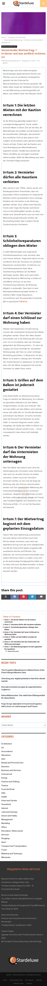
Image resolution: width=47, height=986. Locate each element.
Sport (3, 842)
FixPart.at (23, 301)
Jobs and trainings (9, 812)
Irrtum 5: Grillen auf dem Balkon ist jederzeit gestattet (20, 638)
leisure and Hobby (9, 816)
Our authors (29, 980)
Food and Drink (7, 789)
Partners (39, 980)
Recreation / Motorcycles (12, 831)
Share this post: (13, 651)
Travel (4, 850)
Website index (18, 983)
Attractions (6, 755)
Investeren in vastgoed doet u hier (15, 882)
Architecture (6, 744)
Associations (7, 751)
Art (2, 748)
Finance (4, 785)
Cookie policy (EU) (16, 980)
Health (4, 797)
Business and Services (9, 46)
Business (5, 767)
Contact (29, 983)
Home (5, 980)
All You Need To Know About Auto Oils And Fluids (21, 941)
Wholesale (5, 857)
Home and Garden (9, 801)
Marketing (5, 823)
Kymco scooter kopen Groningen (14, 895)
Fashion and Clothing (10, 782)
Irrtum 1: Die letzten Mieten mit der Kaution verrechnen (20, 621)
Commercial (6, 774)
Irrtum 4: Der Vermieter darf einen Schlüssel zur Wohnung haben (21, 633)
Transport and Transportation (14, 846)
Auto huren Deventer (10, 915)
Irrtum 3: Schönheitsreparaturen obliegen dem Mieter (21, 628)
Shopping (5, 838)
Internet (4, 808)
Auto (3, 759)
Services (5, 835)
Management (7, 819)
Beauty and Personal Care (12, 763)
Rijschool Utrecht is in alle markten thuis (17, 879)
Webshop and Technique (11, 854)
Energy (4, 778)
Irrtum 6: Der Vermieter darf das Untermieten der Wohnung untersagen (22, 643)
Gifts (3, 793)
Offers (4, 827)
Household (6, 804)
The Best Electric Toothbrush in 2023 (16, 925)
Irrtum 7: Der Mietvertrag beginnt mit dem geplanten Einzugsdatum (23, 648)
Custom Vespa (7, 931)
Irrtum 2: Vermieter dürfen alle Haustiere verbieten (22, 624)
